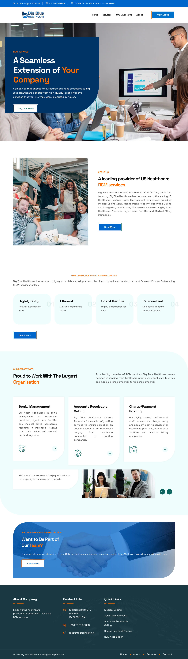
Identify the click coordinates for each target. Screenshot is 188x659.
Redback (59, 654)
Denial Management (115, 615)
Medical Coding (141, 406)
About (139, 14)
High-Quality (29, 301)
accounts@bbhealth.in (28, 3)
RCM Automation (113, 636)
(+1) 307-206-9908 (79, 625)
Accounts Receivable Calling (116, 623)
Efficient (66, 301)
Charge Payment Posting (118, 630)
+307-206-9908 (57, 3)
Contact (167, 654)
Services (107, 14)
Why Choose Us (124, 14)
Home (95, 14)
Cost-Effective (112, 301)
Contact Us (163, 14)
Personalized (153, 301)
